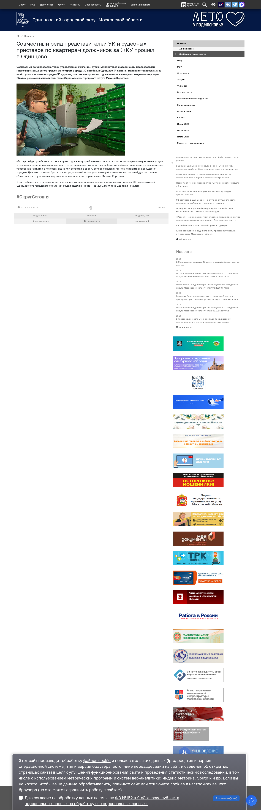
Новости (29, 35)
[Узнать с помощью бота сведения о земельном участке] (198, 343)
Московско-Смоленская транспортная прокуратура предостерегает (203, 193)
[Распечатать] (91, 208)
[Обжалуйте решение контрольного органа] (198, 402)
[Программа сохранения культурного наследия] (198, 363)
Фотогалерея (184, 111)
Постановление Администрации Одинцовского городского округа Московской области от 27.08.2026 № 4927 (207, 275)
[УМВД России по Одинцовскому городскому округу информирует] (198, 480)
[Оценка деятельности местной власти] (198, 421)
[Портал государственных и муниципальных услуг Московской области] (198, 500)
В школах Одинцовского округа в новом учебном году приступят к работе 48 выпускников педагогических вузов (207, 167)
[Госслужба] (198, 382)
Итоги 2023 (183, 130)
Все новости (185, 327)
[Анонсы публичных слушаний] (198, 461)
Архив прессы (186, 49)
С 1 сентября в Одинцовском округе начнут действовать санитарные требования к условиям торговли (205, 201)
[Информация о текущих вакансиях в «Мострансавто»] (198, 519)
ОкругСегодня (34, 196)
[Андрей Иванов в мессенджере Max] (241, 4)
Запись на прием (140, 4)
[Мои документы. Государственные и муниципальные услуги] (198, 539)
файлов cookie (97, 760)
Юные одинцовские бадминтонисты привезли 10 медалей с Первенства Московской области (206, 232)
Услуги (61, 4)
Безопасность (93, 4)
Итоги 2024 (183, 136)
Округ (22, 4)
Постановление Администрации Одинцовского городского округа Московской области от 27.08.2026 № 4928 (207, 286)
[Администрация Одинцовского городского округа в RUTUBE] (221, 4)
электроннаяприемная (193, 4)
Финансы (75, 4)
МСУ (33, 4)
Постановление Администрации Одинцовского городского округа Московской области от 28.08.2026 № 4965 (207, 309)
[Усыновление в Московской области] (198, 753)
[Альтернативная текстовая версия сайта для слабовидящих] (213, 4)
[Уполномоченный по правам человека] (198, 656)
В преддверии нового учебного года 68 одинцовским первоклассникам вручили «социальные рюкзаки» (204, 176)
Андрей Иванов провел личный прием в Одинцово (202, 225)
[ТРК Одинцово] (198, 558)
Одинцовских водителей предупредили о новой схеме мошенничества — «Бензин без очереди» (204, 210)
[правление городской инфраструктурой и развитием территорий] (198, 441)
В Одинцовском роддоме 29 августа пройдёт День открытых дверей (208, 159)
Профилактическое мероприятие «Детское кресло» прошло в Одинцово (207, 184)
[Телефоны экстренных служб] (198, 714)
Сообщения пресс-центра (192, 54)
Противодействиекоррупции (115, 4)
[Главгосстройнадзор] (198, 636)
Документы (46, 4)
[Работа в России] (198, 617)
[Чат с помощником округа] (251, 800)
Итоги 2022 (183, 124)
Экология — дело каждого (190, 143)
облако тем (185, 239)
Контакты (182, 117)
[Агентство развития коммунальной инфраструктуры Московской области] (198, 695)
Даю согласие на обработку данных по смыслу (102, 800)
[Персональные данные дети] (198, 675)
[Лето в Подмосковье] (198, 19)
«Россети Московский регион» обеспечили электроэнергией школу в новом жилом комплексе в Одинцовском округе (208, 218)
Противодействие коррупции (192, 98)
